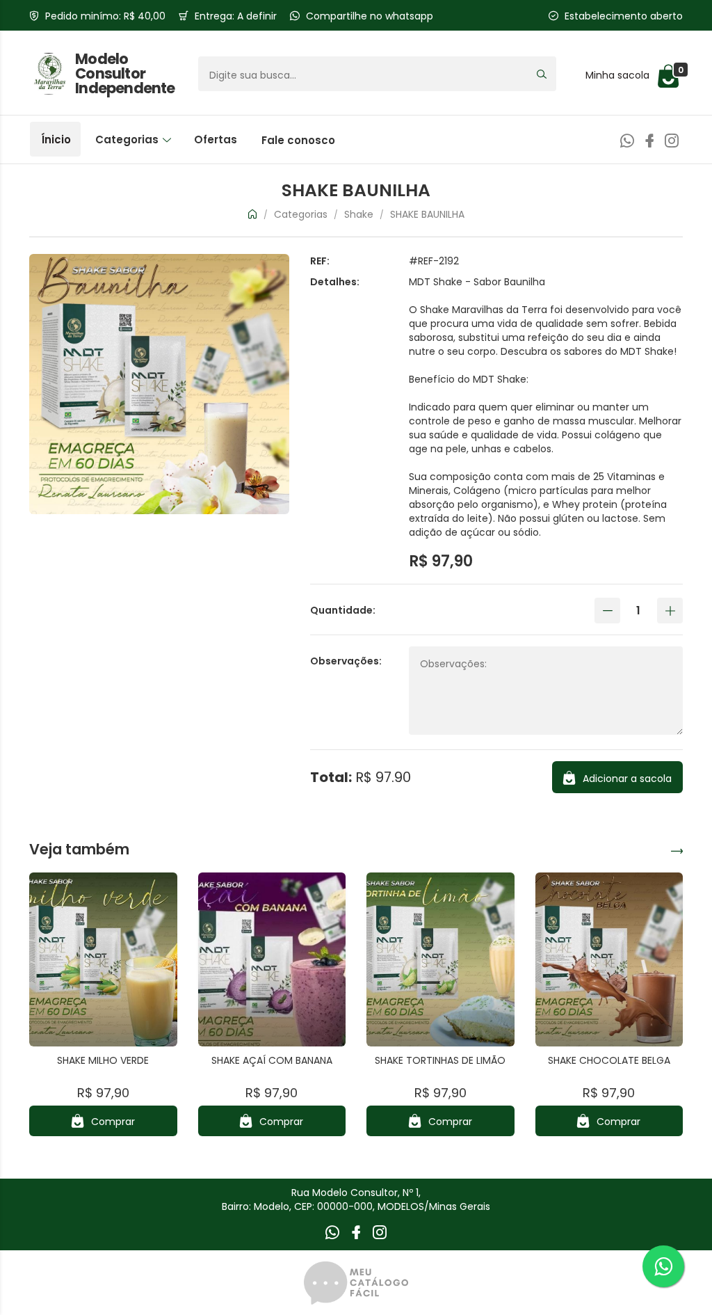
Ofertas (215, 139)
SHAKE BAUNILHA (427, 214)
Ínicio (56, 139)
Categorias (128, 139)
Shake (358, 214)
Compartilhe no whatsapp (369, 16)
